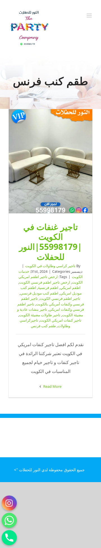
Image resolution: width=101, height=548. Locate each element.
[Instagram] (9, 503)
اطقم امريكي (70, 287)
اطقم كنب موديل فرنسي (39, 293)
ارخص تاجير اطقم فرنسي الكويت (44, 282)
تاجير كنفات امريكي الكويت (60, 320)
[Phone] (9, 537)
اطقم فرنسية (48, 287)
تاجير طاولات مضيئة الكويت (39, 314)
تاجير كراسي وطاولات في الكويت (50, 265)
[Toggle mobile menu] (90, 15)
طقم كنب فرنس (43, 325)
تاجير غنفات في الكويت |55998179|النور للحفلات (50, 161)
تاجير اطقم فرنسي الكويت (60, 298)
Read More (51, 386)
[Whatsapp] (9, 520)
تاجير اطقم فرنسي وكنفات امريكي (50, 306)
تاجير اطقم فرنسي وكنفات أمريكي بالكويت (52, 301)
